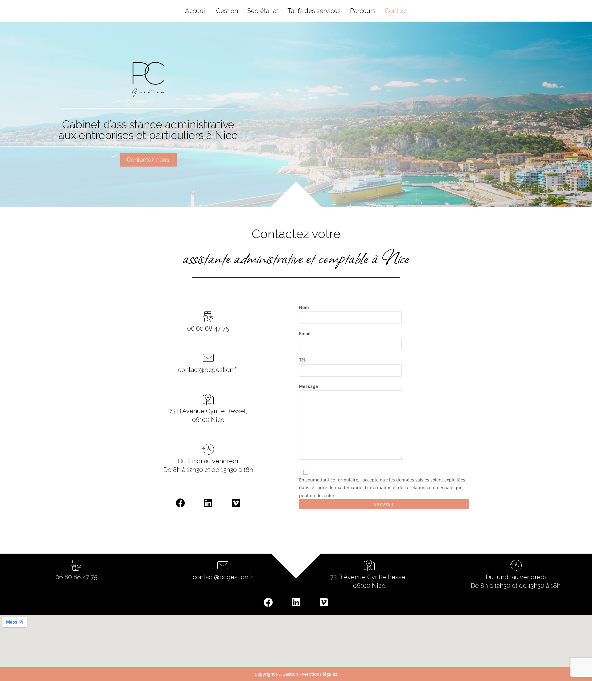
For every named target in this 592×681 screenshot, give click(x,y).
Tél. (302, 359)
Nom (304, 307)
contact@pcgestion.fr (208, 370)
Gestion (227, 10)
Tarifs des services (314, 10)
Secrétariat (262, 10)
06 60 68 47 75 (208, 328)
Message (308, 386)
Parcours (363, 10)
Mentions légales (319, 674)
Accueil (196, 10)
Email (304, 333)
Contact (396, 10)
